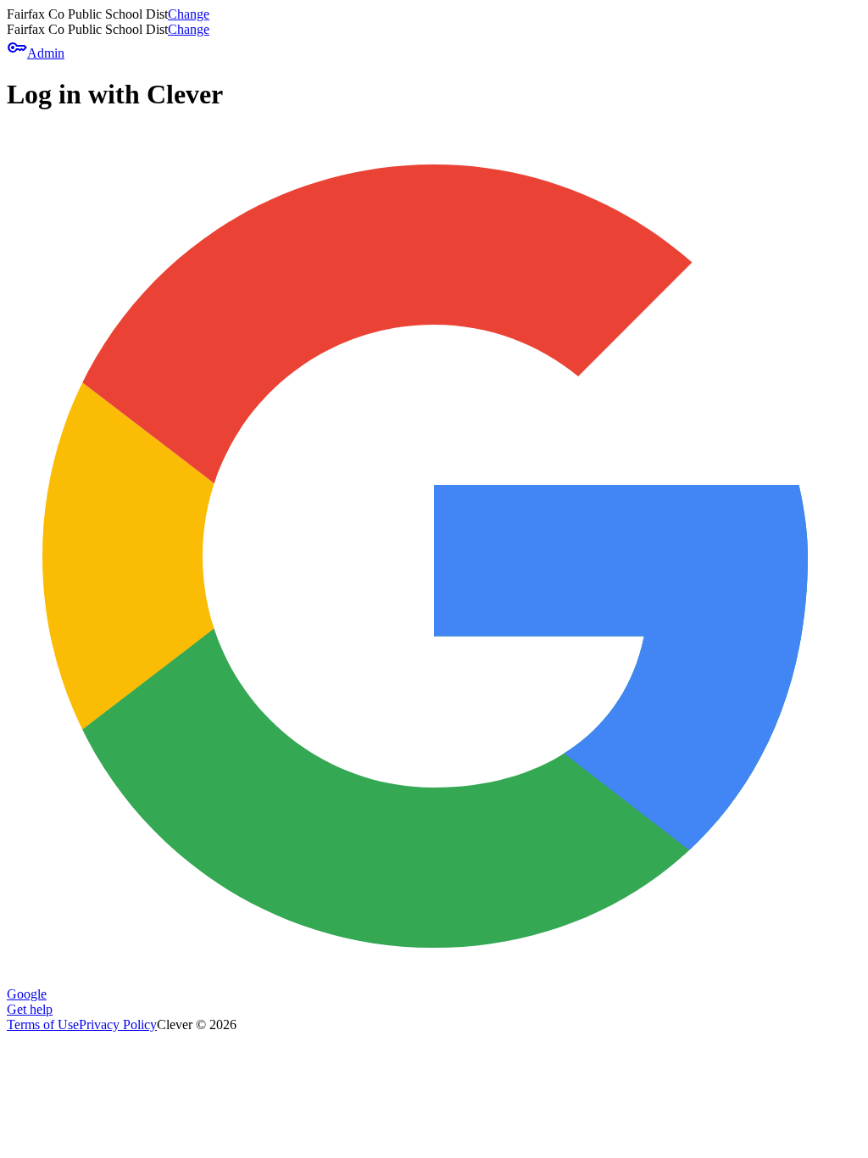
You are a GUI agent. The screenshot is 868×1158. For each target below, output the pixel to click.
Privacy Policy (118, 1024)
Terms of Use (43, 1024)
